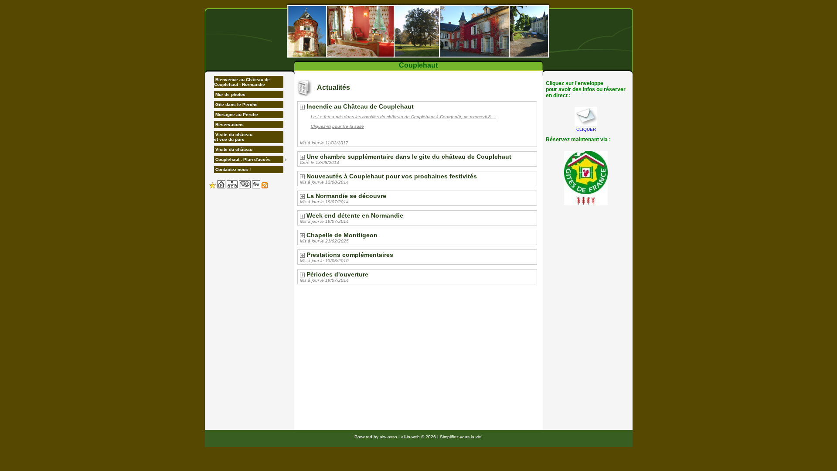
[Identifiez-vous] (256, 186)
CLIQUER (586, 129)
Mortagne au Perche (236, 114)
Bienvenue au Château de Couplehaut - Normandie (242, 82)
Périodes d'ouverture (337, 274)
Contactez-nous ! (232, 169)
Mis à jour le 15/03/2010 (324, 260)
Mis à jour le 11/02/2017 (324, 142)
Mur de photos (229, 94)
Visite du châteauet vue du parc (233, 137)
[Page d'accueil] (221, 186)
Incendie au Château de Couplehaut (360, 106)
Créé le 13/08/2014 (319, 162)
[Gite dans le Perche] (418, 31)
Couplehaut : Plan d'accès (242, 159)
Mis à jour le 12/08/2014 (324, 182)
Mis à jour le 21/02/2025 (324, 241)
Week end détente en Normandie (354, 215)
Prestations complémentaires (349, 254)
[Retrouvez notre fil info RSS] (265, 186)
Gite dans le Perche (236, 104)
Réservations (229, 124)
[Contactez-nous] (245, 186)
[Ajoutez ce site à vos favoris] (212, 186)
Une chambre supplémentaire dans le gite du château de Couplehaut (408, 156)
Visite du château (233, 149)
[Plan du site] (232, 186)
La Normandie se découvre (346, 195)
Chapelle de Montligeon (342, 235)
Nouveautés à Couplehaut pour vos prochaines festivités (391, 176)
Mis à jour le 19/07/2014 (324, 201)
